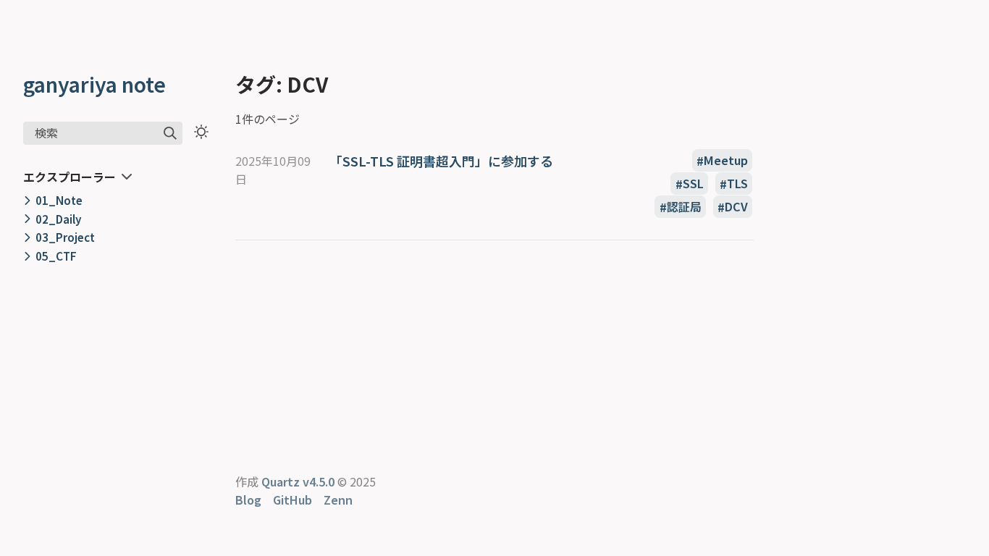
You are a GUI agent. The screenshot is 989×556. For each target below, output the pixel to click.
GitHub (292, 499)
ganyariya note (94, 84)
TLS (737, 184)
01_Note (59, 200)
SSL (693, 184)
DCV (736, 207)
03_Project (65, 237)
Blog (248, 499)
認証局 (684, 207)
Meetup (726, 160)
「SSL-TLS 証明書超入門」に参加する (441, 160)
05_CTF (56, 256)
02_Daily (58, 219)
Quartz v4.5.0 (297, 481)
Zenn (338, 499)
